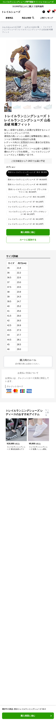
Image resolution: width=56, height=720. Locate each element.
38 (25, 207)
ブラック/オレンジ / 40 (27, 213)
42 (25, 224)
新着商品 (9, 18)
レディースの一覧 (32, 27)
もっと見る (47, 412)
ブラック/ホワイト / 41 (27, 190)
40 (27, 184)
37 (27, 179)
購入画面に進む (28, 232)
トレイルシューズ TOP (11, 27)
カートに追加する (28, 240)
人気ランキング (46, 18)
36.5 (27, 173)
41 (25, 219)
